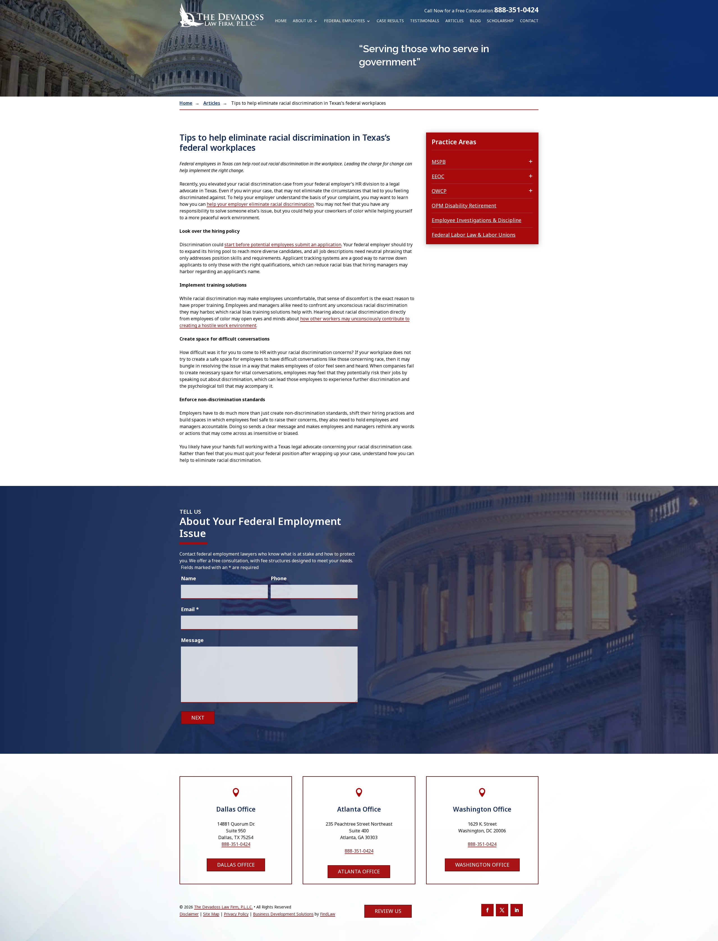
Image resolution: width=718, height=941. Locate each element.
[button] (487, 910)
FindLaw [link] (327, 914)
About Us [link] (302, 21)
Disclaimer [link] (189, 914)
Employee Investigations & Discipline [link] (476, 220)
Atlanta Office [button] (359, 871)
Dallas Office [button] (236, 864)
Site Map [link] (211, 914)
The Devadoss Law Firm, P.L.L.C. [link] (223, 907)
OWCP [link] (439, 191)
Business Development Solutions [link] (283, 914)
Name (188, 578)
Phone (279, 578)
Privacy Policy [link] (236, 914)
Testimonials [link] (424, 21)
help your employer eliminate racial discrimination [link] (260, 204)
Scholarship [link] (500, 21)
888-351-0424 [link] (516, 9)
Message (192, 640)
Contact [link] (529, 21)
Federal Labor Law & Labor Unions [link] (474, 234)
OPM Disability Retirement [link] (464, 205)
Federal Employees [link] (344, 21)
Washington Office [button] (482, 864)
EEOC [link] (438, 176)
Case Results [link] (390, 21)
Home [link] (281, 21)
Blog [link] (475, 21)
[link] (222, 15)
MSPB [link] (439, 161)
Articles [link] (454, 21)
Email (190, 609)
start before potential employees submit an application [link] (282, 244)
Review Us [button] (388, 911)
